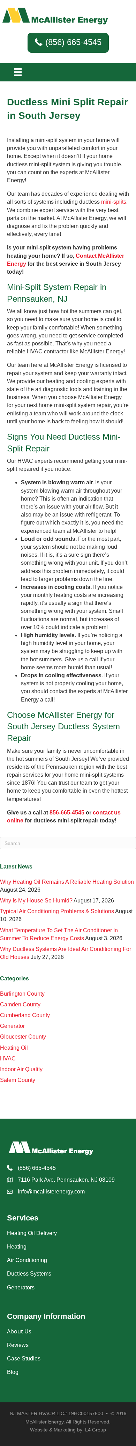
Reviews (18, 1345)
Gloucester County (23, 1037)
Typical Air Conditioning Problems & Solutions (57, 911)
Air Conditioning (27, 1260)
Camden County (20, 1004)
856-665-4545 (67, 812)
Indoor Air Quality (21, 1069)
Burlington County (22, 994)
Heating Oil (14, 1048)
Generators (21, 1287)
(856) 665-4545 (37, 1168)
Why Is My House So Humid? (36, 900)
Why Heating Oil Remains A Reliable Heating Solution (67, 882)
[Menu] (18, 72)
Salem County (17, 1080)
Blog (12, 1372)
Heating (17, 1247)
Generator (12, 1026)
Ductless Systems (29, 1274)
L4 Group (95, 1429)
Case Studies (23, 1358)
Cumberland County (25, 1015)
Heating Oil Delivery (32, 1233)
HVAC (8, 1058)
